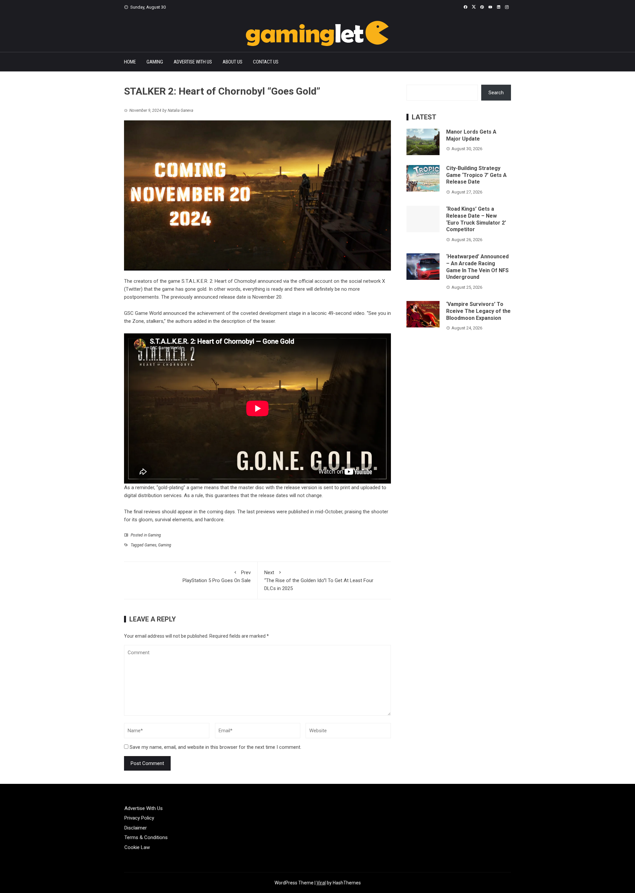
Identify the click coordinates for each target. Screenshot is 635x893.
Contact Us (265, 62)
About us (232, 62)
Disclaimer (135, 828)
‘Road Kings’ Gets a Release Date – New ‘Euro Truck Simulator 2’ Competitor (476, 219)
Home (130, 62)
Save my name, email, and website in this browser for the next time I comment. (215, 747)
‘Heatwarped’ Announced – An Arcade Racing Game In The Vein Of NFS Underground (477, 266)
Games (150, 545)
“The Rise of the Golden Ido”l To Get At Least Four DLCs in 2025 (318, 580)
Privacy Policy (139, 818)
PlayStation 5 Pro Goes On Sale (217, 576)
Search (496, 93)
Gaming (155, 62)
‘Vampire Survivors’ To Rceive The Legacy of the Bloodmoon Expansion (478, 311)
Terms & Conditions (146, 837)
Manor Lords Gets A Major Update (471, 135)
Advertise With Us (193, 62)
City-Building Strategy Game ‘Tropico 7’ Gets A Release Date (476, 175)
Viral (321, 882)
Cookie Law (137, 847)
